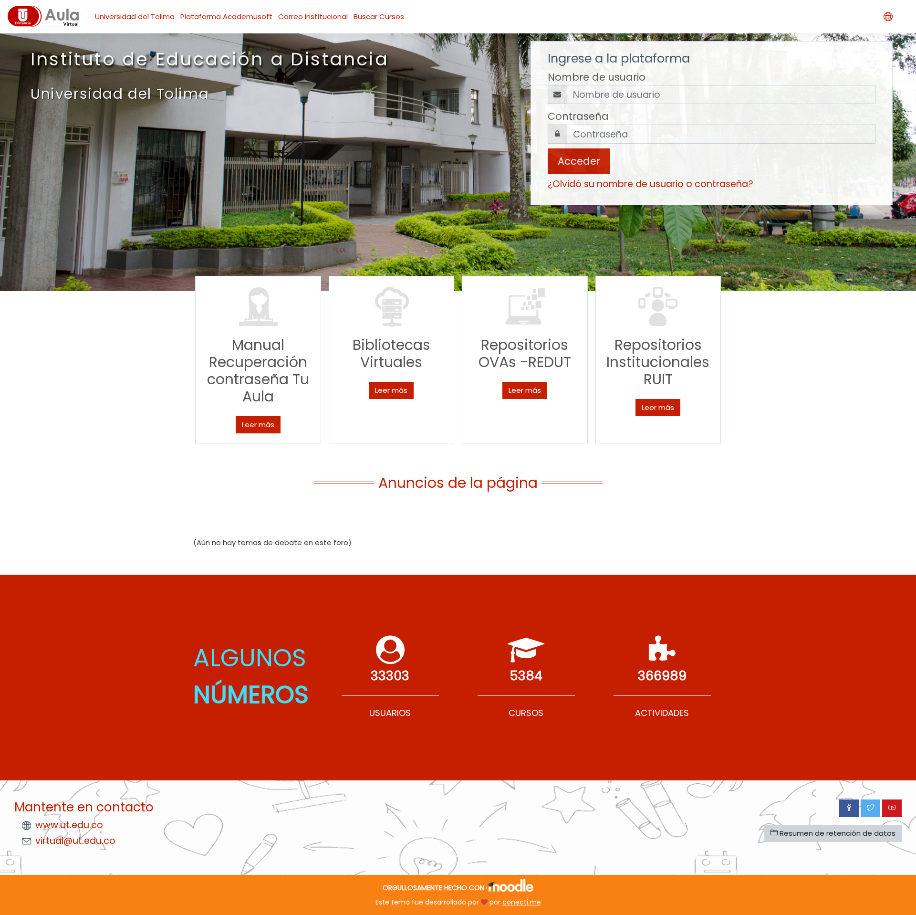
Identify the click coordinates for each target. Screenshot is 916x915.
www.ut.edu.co (69, 825)
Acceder (579, 161)
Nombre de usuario (596, 77)
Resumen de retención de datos (836, 833)
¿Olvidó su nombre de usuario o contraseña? (650, 184)
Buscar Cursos (379, 16)
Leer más (258, 425)
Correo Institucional (313, 16)
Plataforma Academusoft (226, 16)
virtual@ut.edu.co (75, 840)
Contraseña (578, 116)
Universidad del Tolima (135, 16)
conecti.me (521, 902)
